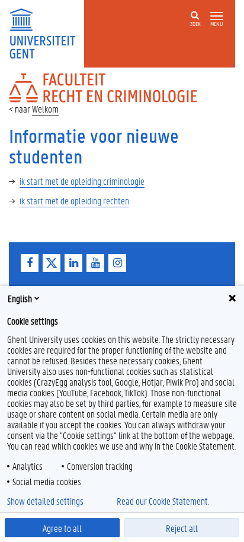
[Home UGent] (46, 32)
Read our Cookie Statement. (163, 501)
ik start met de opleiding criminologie (82, 181)
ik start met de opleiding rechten (74, 200)
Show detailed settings (45, 501)
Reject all (182, 528)
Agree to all (62, 528)
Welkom (45, 108)
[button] (216, 16)
